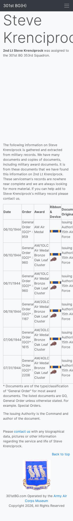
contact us (22, 431)
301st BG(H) (15, 5)
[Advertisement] (36, 103)
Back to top (61, 454)
